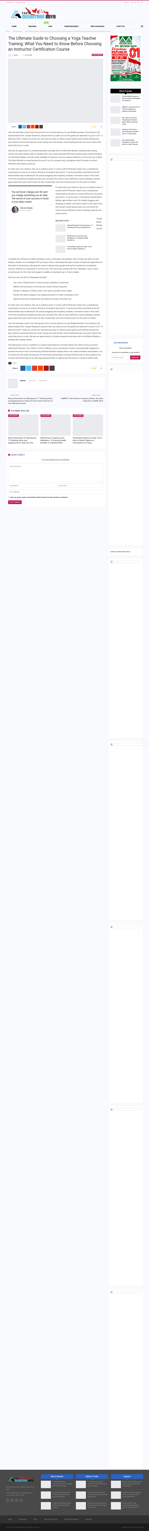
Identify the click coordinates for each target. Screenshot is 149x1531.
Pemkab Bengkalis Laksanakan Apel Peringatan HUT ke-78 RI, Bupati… (62, 1484)
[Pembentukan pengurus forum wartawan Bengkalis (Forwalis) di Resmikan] (115, 99)
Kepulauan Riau (97, 26)
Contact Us (9, 2)
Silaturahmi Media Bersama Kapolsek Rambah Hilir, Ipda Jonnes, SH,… (97, 1505)
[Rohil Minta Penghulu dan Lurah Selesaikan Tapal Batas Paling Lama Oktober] (81, 1495)
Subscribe (135, 357)
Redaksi (88, 1519)
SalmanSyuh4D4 (138, 1527)
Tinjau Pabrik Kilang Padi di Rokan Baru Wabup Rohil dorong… (61, 1505)
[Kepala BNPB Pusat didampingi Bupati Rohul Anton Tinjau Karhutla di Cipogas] (116, 1506)
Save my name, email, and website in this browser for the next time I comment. (39, 497)
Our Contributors (20, 2)
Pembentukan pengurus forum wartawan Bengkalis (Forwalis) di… (131, 98)
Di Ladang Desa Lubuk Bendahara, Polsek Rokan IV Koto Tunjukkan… (97, 1484)
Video (14, 363)
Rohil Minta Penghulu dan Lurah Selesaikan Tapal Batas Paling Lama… (97, 1494)
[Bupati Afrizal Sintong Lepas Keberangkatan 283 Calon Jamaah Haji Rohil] (116, 1484)
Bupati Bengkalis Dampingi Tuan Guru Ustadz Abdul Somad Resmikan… (131, 1494)
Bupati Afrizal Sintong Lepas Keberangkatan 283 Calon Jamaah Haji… (132, 1484)
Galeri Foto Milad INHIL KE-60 (120, 552)
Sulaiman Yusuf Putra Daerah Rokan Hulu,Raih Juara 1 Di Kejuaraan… (130, 131)
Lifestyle (120, 26)
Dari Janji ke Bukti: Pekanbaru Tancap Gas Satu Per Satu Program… (130, 142)
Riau (48, 25)
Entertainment (97, 54)
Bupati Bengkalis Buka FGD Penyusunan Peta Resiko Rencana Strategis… (61, 1494)
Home (14, 26)
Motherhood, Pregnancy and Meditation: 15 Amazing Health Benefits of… (77, 238)
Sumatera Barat (71, 26)
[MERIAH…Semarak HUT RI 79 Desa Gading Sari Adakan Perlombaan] (115, 109)
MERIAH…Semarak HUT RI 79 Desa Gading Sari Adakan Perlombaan (131, 109)
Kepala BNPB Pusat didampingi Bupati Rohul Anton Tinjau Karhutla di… (131, 1505)
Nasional (33, 26)
